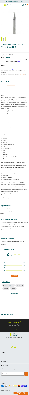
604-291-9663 (15, 339)
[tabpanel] (14, 296)
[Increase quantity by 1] (14, 65)
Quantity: (3, 65)
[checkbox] (13, 288)
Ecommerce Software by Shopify (7, 392)
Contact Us (23, 393)
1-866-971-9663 (22, 74)
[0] (26, 5)
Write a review (14, 275)
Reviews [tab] (6, 281)
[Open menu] (2, 5)
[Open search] (20, 5)
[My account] (23, 5)
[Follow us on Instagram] (15, 347)
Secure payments (13, 322)
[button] (14, 260)
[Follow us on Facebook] (12, 347)
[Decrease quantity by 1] (7, 65)
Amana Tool (4, 50)
